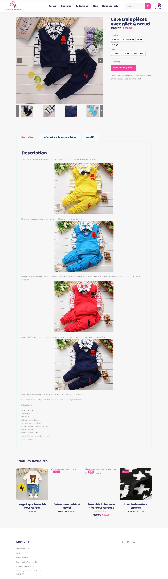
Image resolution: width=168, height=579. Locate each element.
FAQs (18, 553)
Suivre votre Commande (26, 562)
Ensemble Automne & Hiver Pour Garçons (101, 506)
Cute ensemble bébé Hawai (67, 506)
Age (113, 49)
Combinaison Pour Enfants (135, 506)
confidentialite (22, 557)
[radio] (116, 40)
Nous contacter (22, 548)
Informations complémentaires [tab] (60, 137)
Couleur (115, 35)
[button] (100, 60)
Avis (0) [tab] (90, 137)
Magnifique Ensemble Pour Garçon (32, 506)
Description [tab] (27, 137)
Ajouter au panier (123, 68)
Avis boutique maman (25, 566)
